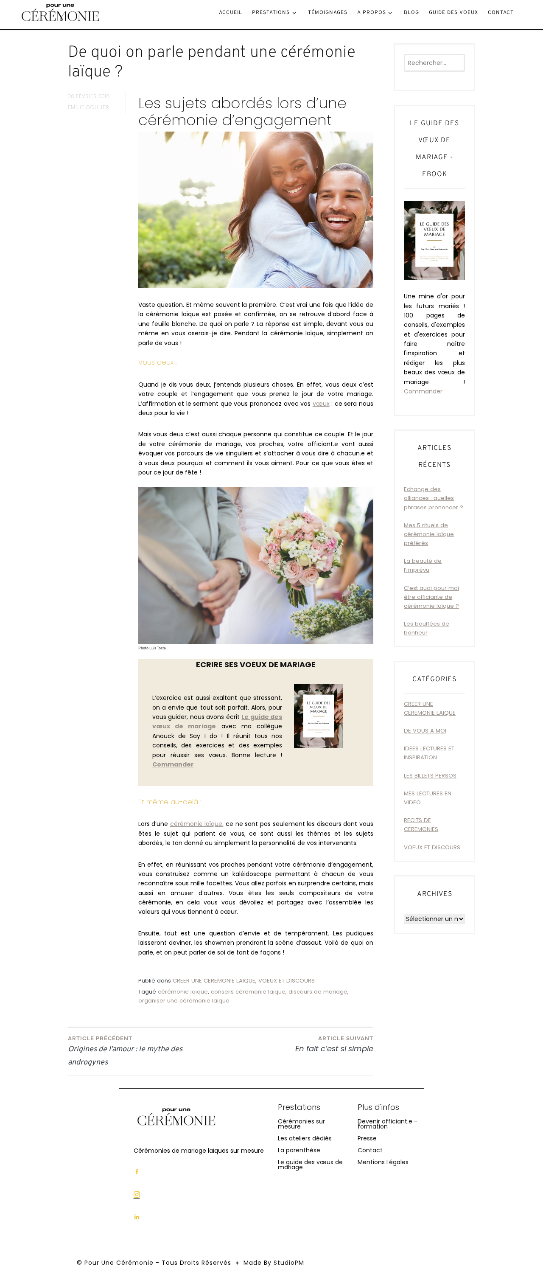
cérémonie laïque (183, 992)
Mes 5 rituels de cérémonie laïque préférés (429, 534)
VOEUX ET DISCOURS (286, 981)
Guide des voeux (453, 12)
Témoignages (327, 12)
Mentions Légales (383, 1162)
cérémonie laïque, (197, 824)
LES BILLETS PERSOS (430, 776)
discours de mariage (317, 992)
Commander (423, 391)
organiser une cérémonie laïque (184, 1001)
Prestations (271, 12)
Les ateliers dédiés (305, 1138)
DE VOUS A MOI (425, 731)
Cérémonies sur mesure (301, 1124)
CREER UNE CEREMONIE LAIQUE (214, 981)
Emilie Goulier (88, 107)
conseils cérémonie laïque (248, 992)
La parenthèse (299, 1150)
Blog (411, 12)
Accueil (230, 12)
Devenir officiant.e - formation (387, 1124)
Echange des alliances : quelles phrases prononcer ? (433, 498)
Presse (367, 1138)
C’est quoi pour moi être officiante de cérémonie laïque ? (431, 597)
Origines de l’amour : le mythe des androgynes (125, 1051)
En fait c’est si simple (334, 1044)
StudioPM (289, 1262)
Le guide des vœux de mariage (310, 1164)
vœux (321, 403)
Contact (501, 12)
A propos (371, 12)
